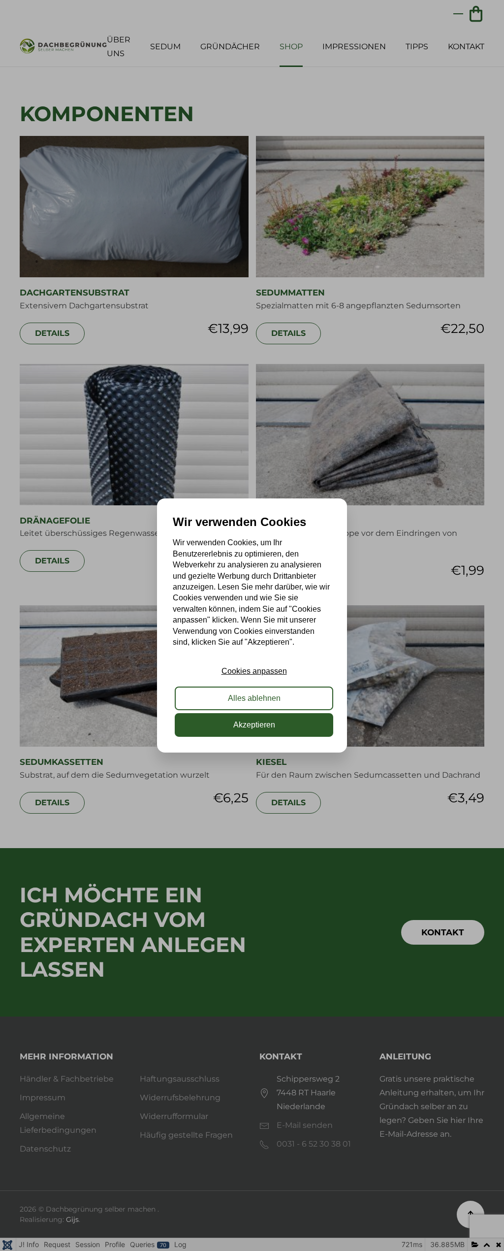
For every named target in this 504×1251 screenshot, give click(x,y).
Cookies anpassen (254, 671)
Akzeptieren (254, 725)
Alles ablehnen (254, 698)
